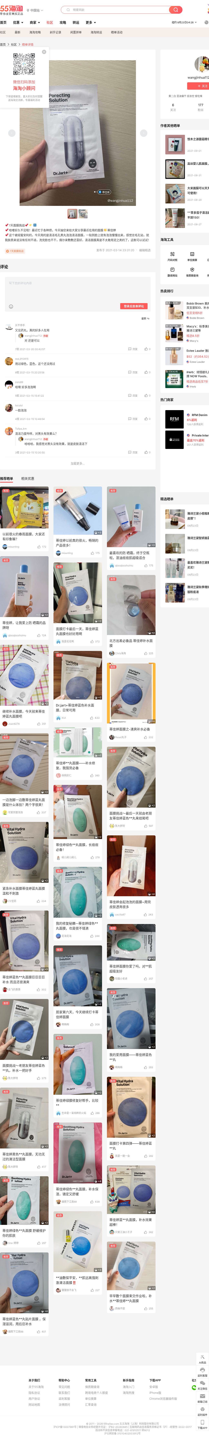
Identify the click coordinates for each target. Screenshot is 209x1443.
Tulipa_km (21, 428)
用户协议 (34, 1398)
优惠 (16, 22)
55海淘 (11, 10)
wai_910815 (21, 358)
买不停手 (20, 325)
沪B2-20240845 (118, 1426)
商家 (33, 22)
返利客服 (64, 1398)
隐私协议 (34, 1392)
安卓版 (153, 1386)
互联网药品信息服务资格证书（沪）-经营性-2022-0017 (161, 1426)
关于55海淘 (36, 1386)
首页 (3, 44)
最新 (17, 32)
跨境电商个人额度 (96, 1392)
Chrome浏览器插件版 (163, 1398)
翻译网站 (172, 275)
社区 (3, 32)
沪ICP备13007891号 (65, 1426)
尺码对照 (172, 260)
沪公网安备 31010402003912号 (122, 1433)
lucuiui (19, 405)
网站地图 (34, 1404)
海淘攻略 (35, 32)
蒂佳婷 (106, 192)
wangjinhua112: (33, 335)
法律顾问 (64, 1404)
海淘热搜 (128, 1392)
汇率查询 (91, 1404)
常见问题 (64, 1386)
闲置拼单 (76, 32)
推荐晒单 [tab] (6, 479)
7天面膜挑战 (16, 251)
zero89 (19, 382)
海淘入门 (128, 1386)
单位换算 (192, 260)
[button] (35, 10)
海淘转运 (96, 32)
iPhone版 (155, 1392)
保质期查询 (192, 275)
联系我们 (64, 1392)
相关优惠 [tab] (27, 479)
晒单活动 (116, 32)
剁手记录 (55, 32)
